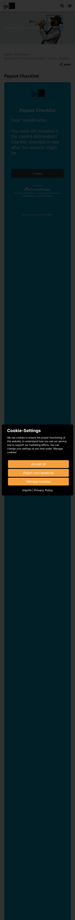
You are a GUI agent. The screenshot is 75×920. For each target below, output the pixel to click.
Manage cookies (38, 481)
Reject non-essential (38, 473)
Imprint (27, 490)
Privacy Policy (43, 490)
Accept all (38, 464)
